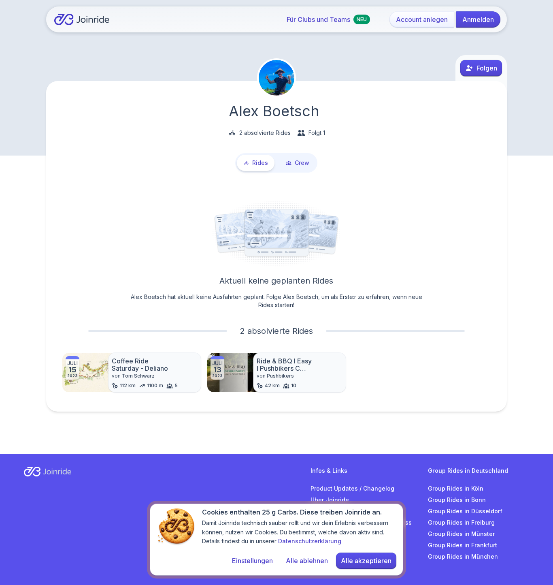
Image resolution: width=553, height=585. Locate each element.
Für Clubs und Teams (327, 19)
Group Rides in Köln (455, 488)
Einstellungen (252, 561)
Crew (302, 162)
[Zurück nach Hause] (82, 19)
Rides (260, 162)
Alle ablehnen (307, 561)
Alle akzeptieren (366, 561)
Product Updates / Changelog (352, 488)
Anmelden (478, 19)
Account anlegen (422, 19)
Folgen (486, 68)
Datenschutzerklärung (309, 541)
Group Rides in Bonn (457, 499)
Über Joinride (330, 499)
